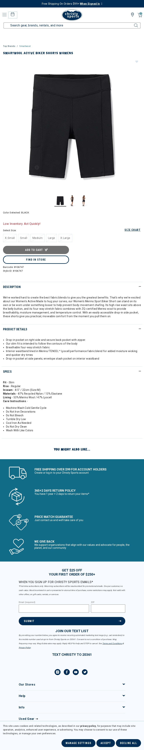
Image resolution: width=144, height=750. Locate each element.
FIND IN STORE (36, 259)
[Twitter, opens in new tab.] (85, 672)
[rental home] (12, 15)
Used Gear (26, 719)
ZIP (92, 602)
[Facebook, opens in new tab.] (67, 672)
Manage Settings (78, 743)
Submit (29, 621)
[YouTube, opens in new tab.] (76, 672)
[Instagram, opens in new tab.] (58, 672)
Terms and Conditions (112, 643)
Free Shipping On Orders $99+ (71, 3)
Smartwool (25, 46)
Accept (105, 743)
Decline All (128, 743)
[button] (136, 61)
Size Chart (132, 229)
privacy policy (88, 726)
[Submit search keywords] (131, 23)
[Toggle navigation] (4, 14)
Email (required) (27, 602)
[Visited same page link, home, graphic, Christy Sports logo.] (72, 15)
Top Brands (9, 46)
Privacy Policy (25, 648)
